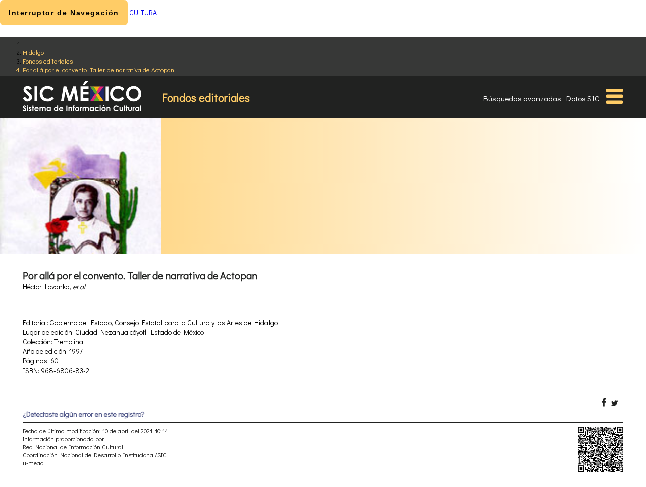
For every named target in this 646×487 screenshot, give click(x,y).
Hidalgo (33, 52)
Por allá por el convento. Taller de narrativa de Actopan (98, 69)
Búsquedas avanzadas (522, 98)
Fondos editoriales (48, 60)
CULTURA (143, 12)
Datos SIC (582, 98)
